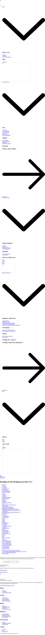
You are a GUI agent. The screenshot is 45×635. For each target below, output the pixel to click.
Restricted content (5, 528)
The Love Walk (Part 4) (6, 541)
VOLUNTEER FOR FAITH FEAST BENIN (11, 550)
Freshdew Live (5, 511)
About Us (4, 484)
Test (3, 538)
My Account (4, 523)
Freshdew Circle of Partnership (8, 508)
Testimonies (4, 539)
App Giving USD (5, 488)
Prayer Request (5, 532)
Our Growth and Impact (6, 526)
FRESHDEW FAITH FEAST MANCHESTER (11, 510)
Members (4, 521)
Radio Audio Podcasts (6, 533)
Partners (3, 529)
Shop (3, 535)
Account (4, 485)
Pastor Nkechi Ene (5, 531)
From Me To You (5, 513)
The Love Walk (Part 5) (6, 543)
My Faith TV (4, 525)
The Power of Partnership (7, 545)
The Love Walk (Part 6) (6, 544)
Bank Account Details (6, 491)
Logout (3, 519)
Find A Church (5, 505)
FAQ (3, 503)
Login (3, 518)
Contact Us (4, 496)
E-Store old (4, 500)
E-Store (3, 499)
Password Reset (5, 530)
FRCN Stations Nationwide (7, 506)
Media (3, 520)
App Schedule (5, 489)
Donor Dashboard (5, 498)
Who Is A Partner (5, 553)
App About (4, 486)
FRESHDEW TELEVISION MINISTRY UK (11, 512)
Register (3, 534)
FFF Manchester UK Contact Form (8, 504)
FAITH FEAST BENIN (6, 502)
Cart (3, 493)
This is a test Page (5, 546)
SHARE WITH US (3, 570)
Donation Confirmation (6, 497)
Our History (4, 527)
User (3, 549)
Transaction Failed (5, 547)
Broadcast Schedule (6, 492)
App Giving (4, 487)
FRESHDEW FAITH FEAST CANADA (10, 509)
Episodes (4, 501)
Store (3, 536)
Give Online (4, 515)
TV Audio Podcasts (6, 548)
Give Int (3, 514)
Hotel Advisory (5, 517)
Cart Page (4, 494)
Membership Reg (5, 522)
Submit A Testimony (6, 537)
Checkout (4, 495)
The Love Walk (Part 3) (6, 540)
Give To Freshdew (5, 516)
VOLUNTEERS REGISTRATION (9, 552)
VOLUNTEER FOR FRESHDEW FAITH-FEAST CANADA (14, 551)
